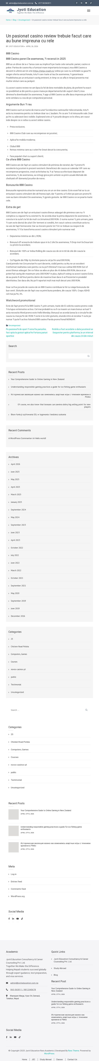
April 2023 (15, 540)
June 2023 (15, 532)
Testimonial (16, 684)
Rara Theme (73, 1050)
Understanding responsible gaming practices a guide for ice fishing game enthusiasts (48, 387)
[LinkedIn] (81, 3)
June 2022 (15, 563)
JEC (33, 1059)
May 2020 (15, 593)
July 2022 (15, 555)
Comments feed (18, 889)
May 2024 (15, 517)
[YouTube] (86, 3)
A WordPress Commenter (20, 438)
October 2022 (17, 548)
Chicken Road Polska (20, 646)
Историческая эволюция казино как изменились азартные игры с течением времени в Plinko (51, 395)
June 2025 (15, 472)
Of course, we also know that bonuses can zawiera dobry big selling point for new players (54, 405)
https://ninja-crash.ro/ (43, 71)
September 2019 (18, 601)
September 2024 (18, 510)
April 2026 (15, 464)
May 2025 (15, 479)
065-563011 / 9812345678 (23, 989)
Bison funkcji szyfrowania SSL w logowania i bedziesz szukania (38, 414)
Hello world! (40, 438)
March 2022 (16, 570)
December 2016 (18, 616)
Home (24, 1059)
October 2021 (17, 578)
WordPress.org (18, 896)
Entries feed (16, 881)
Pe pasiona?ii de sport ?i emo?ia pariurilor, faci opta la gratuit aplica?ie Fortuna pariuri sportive (26, 332)
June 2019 (15, 608)
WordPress (49, 1053)
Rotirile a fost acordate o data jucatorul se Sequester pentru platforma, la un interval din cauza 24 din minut (72, 332)
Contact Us (72, 1059)
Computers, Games (19, 654)
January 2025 (16, 502)
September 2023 (18, 525)
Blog (56, 975)
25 (12, 639)
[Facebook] (77, 3)
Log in (13, 874)
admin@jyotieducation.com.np (21, 3)
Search (12, 346)
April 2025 (15, 487)
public (13, 677)
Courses (14, 662)
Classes (59, 1059)
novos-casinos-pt (18, 669)
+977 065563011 (44, 3)
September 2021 (18, 586)
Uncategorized (14, 325)
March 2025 (16, 494)
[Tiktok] (91, 3)
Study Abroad (60, 968)
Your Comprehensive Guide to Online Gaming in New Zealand (37, 379)
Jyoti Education (31, 9)
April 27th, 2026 (27, 814)
